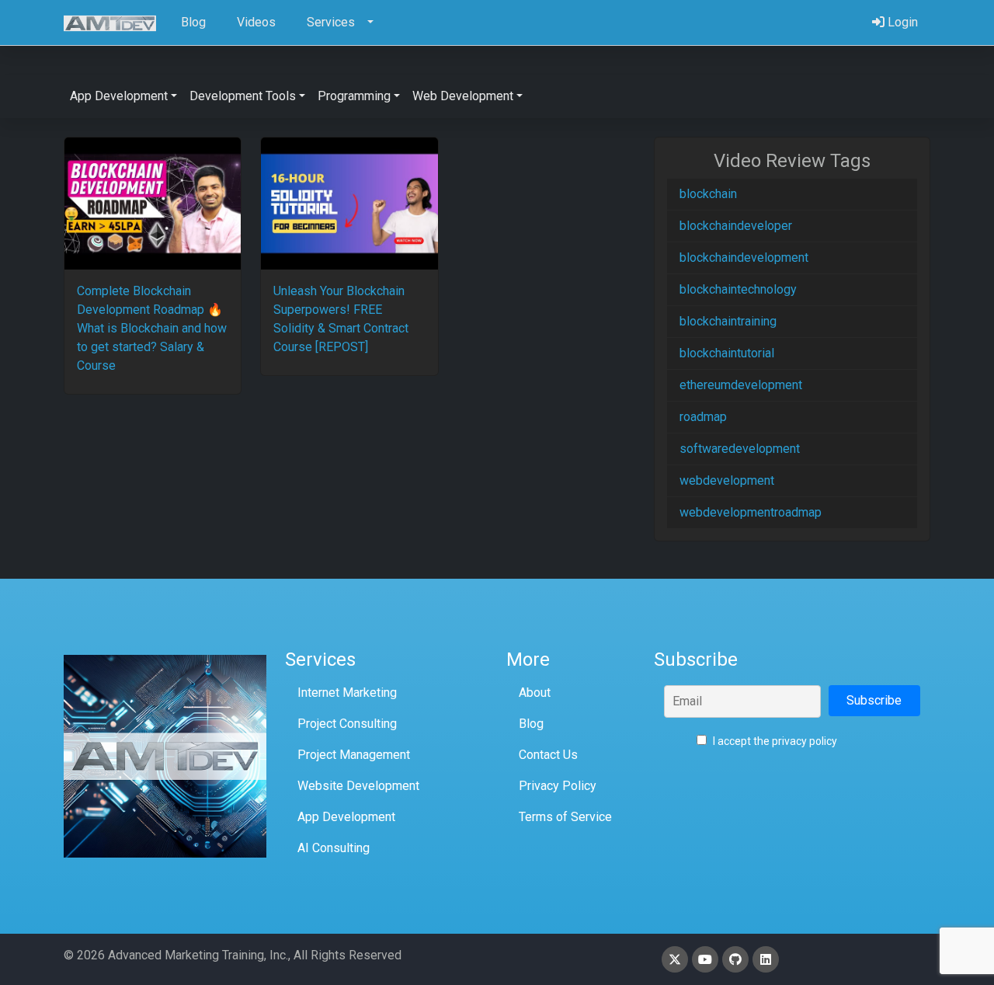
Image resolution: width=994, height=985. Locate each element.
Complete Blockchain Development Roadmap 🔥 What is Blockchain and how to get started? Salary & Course (152, 328)
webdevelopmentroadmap (750, 512)
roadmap (703, 416)
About (535, 692)
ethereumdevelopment (740, 385)
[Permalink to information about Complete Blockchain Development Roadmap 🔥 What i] (152, 203)
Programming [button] (354, 96)
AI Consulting (333, 848)
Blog (531, 723)
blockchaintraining (728, 321)
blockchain (708, 193)
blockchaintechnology (738, 289)
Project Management (353, 754)
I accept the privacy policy (774, 741)
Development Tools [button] (242, 96)
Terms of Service (565, 816)
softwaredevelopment (739, 448)
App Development (346, 816)
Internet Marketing (347, 692)
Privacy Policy (557, 785)
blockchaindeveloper (735, 225)
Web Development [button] (462, 96)
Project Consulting (347, 723)
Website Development (358, 785)
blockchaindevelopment (743, 257)
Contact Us (548, 754)
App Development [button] (119, 96)
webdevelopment (726, 480)
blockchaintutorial (726, 353)
